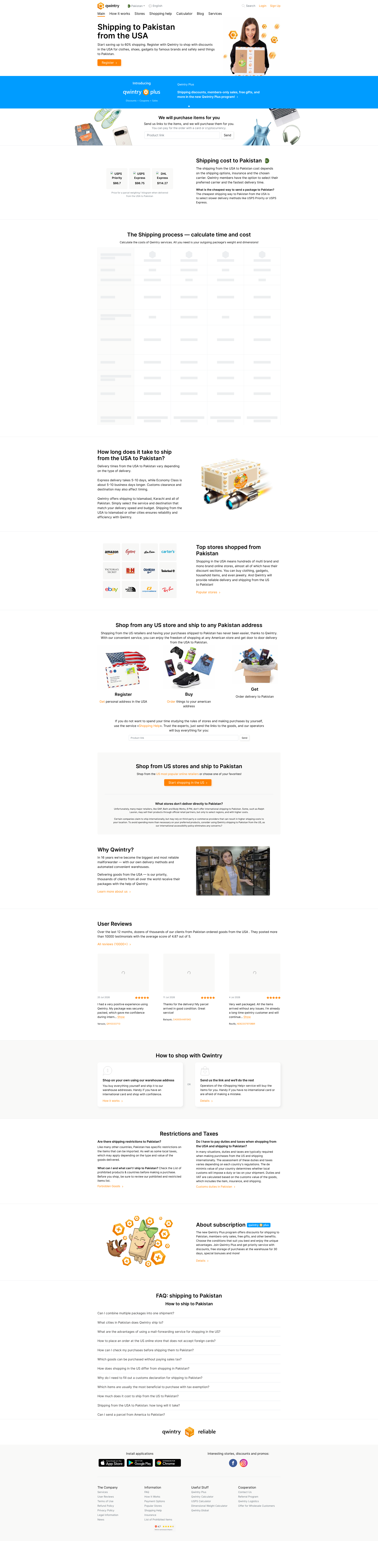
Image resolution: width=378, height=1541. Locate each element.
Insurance (150, 1514)
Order (171, 701)
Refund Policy (105, 1505)
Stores (140, 14)
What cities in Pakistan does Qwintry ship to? (130, 1322)
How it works (119, 14)
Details (205, 1100)
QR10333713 (113, 1023)
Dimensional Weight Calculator (209, 1505)
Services (215, 14)
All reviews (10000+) (112, 944)
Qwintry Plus (198, 1492)
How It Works (152, 1496)
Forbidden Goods (108, 1186)
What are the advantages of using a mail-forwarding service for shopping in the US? (158, 1331)
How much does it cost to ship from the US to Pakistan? (138, 1396)
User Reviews (105, 1496)
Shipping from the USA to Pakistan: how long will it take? (138, 1405)
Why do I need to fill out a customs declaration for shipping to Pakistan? (149, 1378)
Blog (200, 14)
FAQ (146, 1492)
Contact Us (245, 1492)
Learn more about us (112, 891)
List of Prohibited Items (158, 1519)
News (100, 1519)
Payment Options (154, 1501)
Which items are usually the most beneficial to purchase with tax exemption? (153, 1387)
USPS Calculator (201, 1501)
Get (102, 701)
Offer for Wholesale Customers (256, 1505)
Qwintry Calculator (202, 1496)
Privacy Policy (105, 1510)
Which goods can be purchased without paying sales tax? (139, 1359)
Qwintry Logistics (248, 1501)
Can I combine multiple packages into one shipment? (135, 1313)
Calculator (184, 14)
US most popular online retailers (177, 774)
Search (250, 6)
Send (227, 135)
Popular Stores (153, 1505)
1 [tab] (189, 106)
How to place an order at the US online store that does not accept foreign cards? (156, 1341)
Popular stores (206, 592)
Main (101, 14)
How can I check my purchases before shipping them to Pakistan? (145, 1350)
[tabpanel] (189, 92)
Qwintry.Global (200, 1510)
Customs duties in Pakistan (214, 1186)
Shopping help (160, 14)
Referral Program (248, 1496)
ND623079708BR (246, 1023)
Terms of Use (105, 1501)
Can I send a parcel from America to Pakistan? (131, 1414)
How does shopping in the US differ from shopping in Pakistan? (143, 1368)
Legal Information (107, 1514)
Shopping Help (149, 726)
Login (262, 6)
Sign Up (275, 6)
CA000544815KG (182, 1019)
